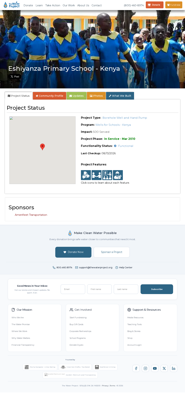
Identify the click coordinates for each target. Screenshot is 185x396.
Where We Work (19, 331)
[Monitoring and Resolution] (118, 175)
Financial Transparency (23, 345)
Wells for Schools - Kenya (113, 124)
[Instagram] (145, 368)
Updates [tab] (78, 95)
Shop (129, 338)
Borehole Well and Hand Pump (124, 117)
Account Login (134, 345)
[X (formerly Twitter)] (164, 368)
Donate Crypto (76, 345)
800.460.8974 (64, 267)
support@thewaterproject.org (95, 267)
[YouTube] (154, 368)
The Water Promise (21, 324)
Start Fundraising (78, 317)
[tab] (19, 96)
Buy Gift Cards (76, 324)
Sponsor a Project (111, 252)
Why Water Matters (21, 338)
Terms (112, 385)
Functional (125, 146)
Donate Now (75, 252)
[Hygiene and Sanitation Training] (107, 175)
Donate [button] (28, 5)
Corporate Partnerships (80, 331)
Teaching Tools (134, 324)
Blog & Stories (133, 331)
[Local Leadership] (86, 175)
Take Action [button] (52, 5)
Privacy (105, 385)
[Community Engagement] (97, 175)
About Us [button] (83, 5)
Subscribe (157, 289)
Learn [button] (39, 5)
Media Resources (135, 317)
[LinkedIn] (173, 368)
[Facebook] (136, 368)
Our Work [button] (69, 5)
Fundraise (175, 4)
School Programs (78, 338)
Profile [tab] (51, 95)
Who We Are (18, 317)
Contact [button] (97, 5)
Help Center (125, 267)
